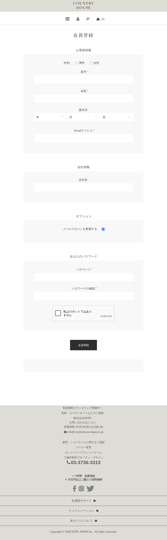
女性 (96, 62)
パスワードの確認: (84, 288)
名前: (84, 91)
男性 (82, 62)
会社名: (83, 179)
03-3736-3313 (86, 462)
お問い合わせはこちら (82, 422)
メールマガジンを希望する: (80, 229)
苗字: (84, 71)
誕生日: (83, 109)
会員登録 (83, 345)
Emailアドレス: (83, 130)
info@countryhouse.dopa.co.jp (85, 432)
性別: (67, 62)
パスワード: (83, 269)
